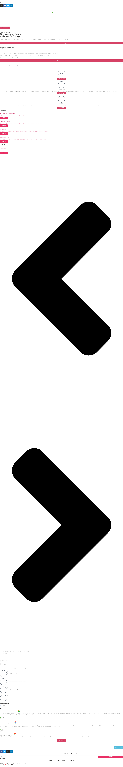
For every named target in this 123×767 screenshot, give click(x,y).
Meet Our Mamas (63, 10)
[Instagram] (1, 5)
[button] (61, 279)
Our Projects (44, 10)
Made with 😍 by (7, 764)
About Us (8, 10)
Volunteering (82, 10)
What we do (57, 760)
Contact (100, 10)
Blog (115, 10)
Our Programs (26, 10)
